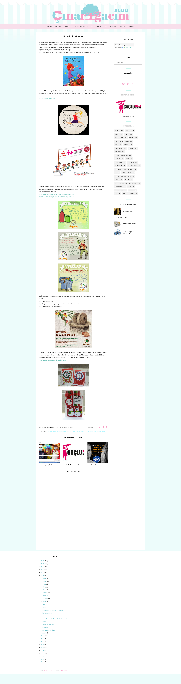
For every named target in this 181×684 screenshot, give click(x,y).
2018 (42, 644)
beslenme (118, 151)
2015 (42, 636)
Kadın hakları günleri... (128, 116)
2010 (42, 564)
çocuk (59, 431)
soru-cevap (118, 162)
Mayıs (44, 590)
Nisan (44, 587)
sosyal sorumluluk (92, 431)
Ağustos (45, 598)
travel (131, 190)
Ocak (44, 578)
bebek (117, 134)
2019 (42, 647)
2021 (42, 653)
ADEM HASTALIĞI (121, 217)
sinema (117, 179)
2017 (42, 641)
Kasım (44, 607)
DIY (44, 616)
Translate (129, 48)
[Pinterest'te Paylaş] (103, 427)
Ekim (44, 604)
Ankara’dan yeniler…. (49, 630)
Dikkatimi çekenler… (49, 624)
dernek (65, 431)
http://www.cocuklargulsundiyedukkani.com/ (52, 360)
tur (116, 193)
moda (127, 141)
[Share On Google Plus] (106, 427)
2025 (42, 662)
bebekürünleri (132, 165)
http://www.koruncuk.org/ (47, 98)
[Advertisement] (73, 533)
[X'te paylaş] (99, 427)
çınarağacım (133, 183)
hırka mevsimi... (47, 613)
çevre (55, 431)
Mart (44, 584)
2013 (42, 572)
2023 (42, 659)
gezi (116, 144)
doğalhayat (119, 169)
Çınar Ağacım (119, 137)
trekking (131, 162)
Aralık (44, 633)
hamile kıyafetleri (128, 211)
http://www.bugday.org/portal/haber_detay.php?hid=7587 (57, 197)
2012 (42, 569)
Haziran (45, 593)
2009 (42, 561)
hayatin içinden (78, 431)
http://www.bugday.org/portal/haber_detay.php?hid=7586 (57, 194)
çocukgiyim (118, 165)
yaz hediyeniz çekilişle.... (130, 223)
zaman (132, 193)
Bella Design (64, 670)
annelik (126, 144)
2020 (42, 650)
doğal (129, 186)
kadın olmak (119, 148)
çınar (126, 134)
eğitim (70, 431)
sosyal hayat (119, 190)
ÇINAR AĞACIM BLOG (49, 670)
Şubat (44, 581)
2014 (42, 575)
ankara (127, 130)
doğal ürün (119, 176)
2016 (42, 639)
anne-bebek (118, 186)
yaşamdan (102, 431)
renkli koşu (46, 627)
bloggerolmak (127, 172)
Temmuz (45, 595)
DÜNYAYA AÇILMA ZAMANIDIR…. (128, 232)
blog (50, 431)
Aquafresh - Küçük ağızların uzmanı (53, 610)
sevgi (130, 176)
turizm (127, 179)
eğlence (130, 169)
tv (115, 172)
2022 (42, 656)
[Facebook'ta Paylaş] (96, 427)
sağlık (131, 137)
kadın (127, 158)
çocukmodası (119, 183)
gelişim (131, 148)
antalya (117, 158)
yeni (123, 193)
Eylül (44, 601)
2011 (42, 566)
